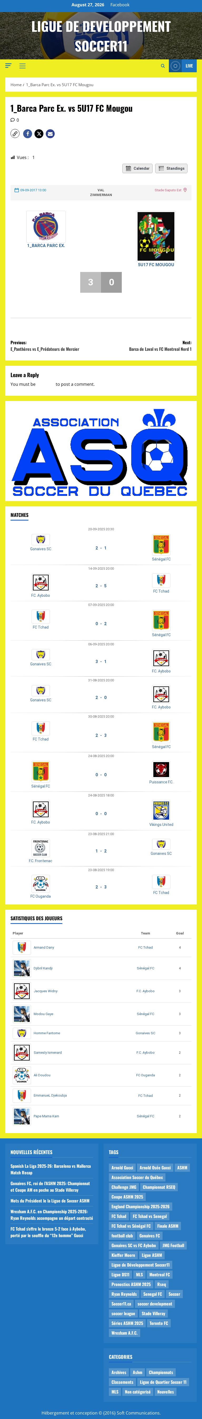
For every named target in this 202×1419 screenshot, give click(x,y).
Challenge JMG (124, 1187)
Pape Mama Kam (46, 1116)
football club (122, 1235)
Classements (122, 1382)
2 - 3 (101, 735)
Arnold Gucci (122, 1167)
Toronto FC (159, 1323)
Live (189, 66)
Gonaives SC (40, 549)
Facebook (119, 5)
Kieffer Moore (123, 1255)
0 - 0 (101, 774)
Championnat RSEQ (159, 1187)
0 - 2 (101, 623)
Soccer (174, 1294)
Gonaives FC (149, 1235)
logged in (46, 384)
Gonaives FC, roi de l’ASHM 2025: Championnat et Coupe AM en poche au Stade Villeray (50, 1186)
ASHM (182, 1167)
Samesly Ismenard (48, 1053)
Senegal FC (152, 1294)
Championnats (161, 1372)
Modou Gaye (43, 1014)
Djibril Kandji (43, 968)
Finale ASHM (167, 1226)
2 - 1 (101, 548)
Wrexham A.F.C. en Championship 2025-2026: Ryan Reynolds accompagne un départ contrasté (52, 1214)
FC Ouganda (41, 896)
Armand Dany (44, 947)
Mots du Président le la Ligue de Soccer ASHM (50, 1200)
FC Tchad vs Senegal (150, 1216)
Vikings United (161, 824)
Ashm (137, 1372)
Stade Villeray (153, 1313)
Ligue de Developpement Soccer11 (101, 35)
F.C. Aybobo (40, 595)
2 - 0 (101, 697)
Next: (160, 345)
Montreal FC (159, 1274)
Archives (119, 1372)
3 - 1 (101, 661)
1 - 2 (101, 851)
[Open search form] (163, 66)
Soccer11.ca (121, 1303)
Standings (175, 168)
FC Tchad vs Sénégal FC (131, 1226)
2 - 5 (101, 585)
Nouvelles (165, 1392)
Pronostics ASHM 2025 (131, 1284)
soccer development (155, 1303)
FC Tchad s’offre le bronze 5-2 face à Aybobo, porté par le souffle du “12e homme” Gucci (48, 1232)
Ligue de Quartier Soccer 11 (163, 1382)
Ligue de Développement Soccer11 (141, 1265)
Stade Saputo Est (168, 190)
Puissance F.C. (161, 782)
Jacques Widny (45, 991)
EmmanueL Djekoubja (50, 1095)
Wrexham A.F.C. (125, 1333)
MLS (139, 1274)
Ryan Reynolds (124, 1294)
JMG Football (173, 1245)
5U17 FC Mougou (156, 264)
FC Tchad (161, 591)
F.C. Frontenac (40, 861)
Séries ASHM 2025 (127, 1323)
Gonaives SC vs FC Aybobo (134, 1245)
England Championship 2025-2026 (141, 1206)
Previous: (45, 345)
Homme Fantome (47, 1033)
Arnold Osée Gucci (155, 1167)
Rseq (161, 1284)
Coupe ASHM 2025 (127, 1197)
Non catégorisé (138, 1392)
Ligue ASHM (152, 1255)
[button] (8, 65)
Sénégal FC (161, 559)
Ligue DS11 (120, 1274)
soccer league (123, 1313)
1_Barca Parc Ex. (46, 245)
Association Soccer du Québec (137, 1177)
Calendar (142, 168)
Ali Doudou (42, 1075)
